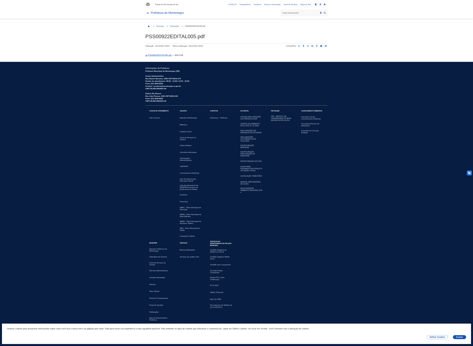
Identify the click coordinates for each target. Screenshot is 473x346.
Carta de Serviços (290, 4)
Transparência (245, 4)
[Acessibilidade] (320, 4)
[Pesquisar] (325, 13)
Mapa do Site (305, 4)
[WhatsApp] (299, 46)
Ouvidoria (257, 4)
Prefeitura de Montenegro (167, 12)
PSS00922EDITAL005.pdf (159, 55)
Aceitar (459, 337)
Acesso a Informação (272, 4)
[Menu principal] (147, 13)
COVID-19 (232, 4)
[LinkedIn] (312, 46)
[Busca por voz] (321, 13)
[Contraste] (316, 4)
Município (160, 26)
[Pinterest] (317, 46)
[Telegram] (321, 46)
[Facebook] (303, 46)
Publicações (174, 26)
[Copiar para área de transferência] (326, 46)
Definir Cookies (437, 337)
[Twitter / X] (308, 46)
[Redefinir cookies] (325, 4)
